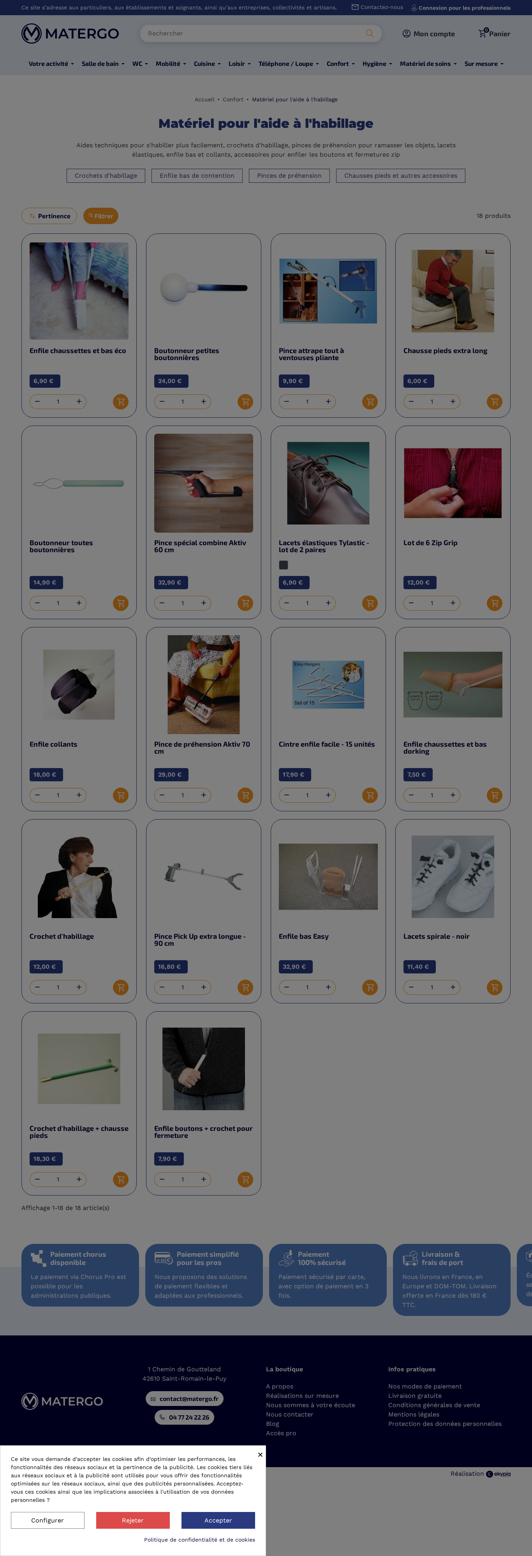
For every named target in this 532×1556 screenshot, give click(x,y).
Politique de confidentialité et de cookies (199, 1540)
